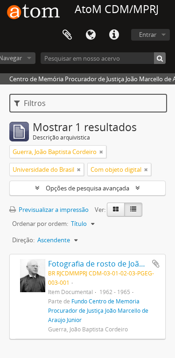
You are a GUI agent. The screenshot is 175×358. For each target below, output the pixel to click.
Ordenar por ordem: (40, 223)
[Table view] (133, 210)
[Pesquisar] (160, 58)
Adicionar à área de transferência (156, 263)
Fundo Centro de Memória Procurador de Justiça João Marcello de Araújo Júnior (98, 310)
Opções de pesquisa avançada (87, 188)
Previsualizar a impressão (53, 209)
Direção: (23, 240)
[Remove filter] (101, 151)
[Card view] (116, 210)
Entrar (147, 34)
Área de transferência (67, 35)
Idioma (90, 35)
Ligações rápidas (114, 35)
